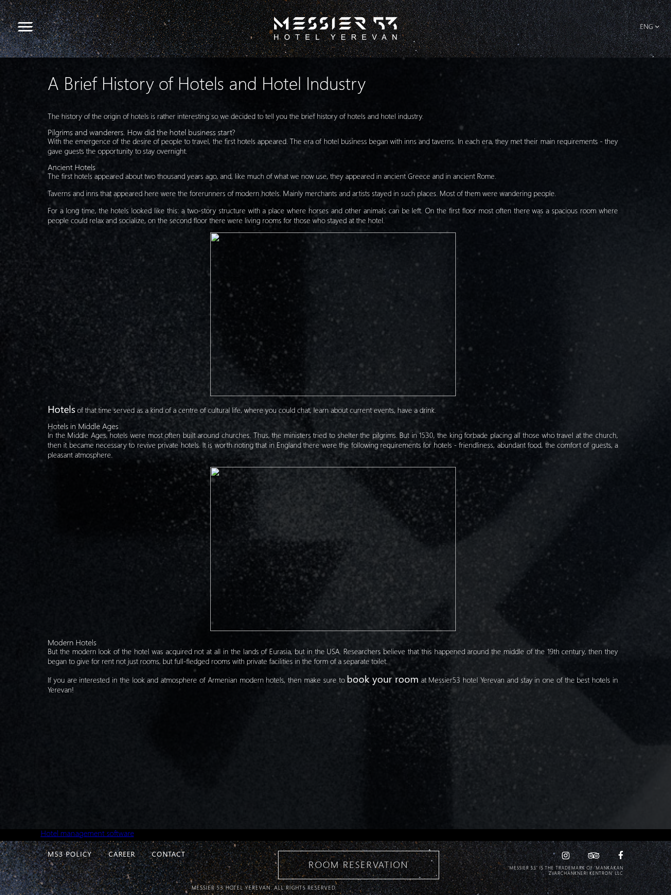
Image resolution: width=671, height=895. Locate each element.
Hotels (61, 408)
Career (122, 854)
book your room (383, 678)
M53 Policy (70, 854)
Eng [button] (646, 26)
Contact (168, 854)
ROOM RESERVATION (358, 864)
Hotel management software (87, 833)
